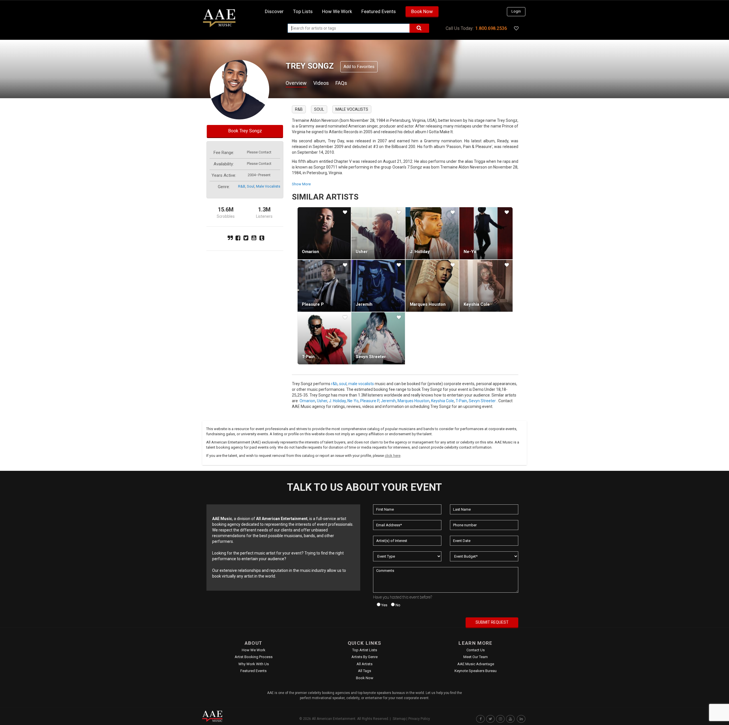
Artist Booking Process (254, 657)
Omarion (310, 251)
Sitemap (399, 719)
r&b (241, 186)
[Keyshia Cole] (486, 286)
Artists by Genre (364, 657)
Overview (296, 83)
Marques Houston (428, 304)
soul (250, 186)
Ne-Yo (470, 251)
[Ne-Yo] (486, 233)
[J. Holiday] (432, 233)
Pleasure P (313, 304)
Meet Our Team (475, 657)
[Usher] (378, 233)
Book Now (422, 11)
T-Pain (308, 356)
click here (392, 455)
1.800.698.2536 (491, 28)
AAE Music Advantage (475, 664)
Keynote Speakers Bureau (475, 671)
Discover (274, 11)
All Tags (364, 671)
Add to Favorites (358, 66)
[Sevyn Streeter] (378, 338)
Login (516, 11)
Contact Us (475, 650)
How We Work (253, 650)
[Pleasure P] (324, 286)
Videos (321, 83)
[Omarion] (324, 233)
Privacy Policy (419, 719)
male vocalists (268, 186)
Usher (362, 251)
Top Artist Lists (364, 650)
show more (301, 184)
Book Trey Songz (245, 131)
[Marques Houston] (432, 286)
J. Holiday (420, 251)
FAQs (341, 83)
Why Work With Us (253, 664)
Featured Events (378, 11)
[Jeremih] (378, 286)
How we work (337, 11)
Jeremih (364, 304)
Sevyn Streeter (371, 356)
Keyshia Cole (477, 304)
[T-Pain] (324, 338)
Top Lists (303, 11)
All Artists (364, 664)
